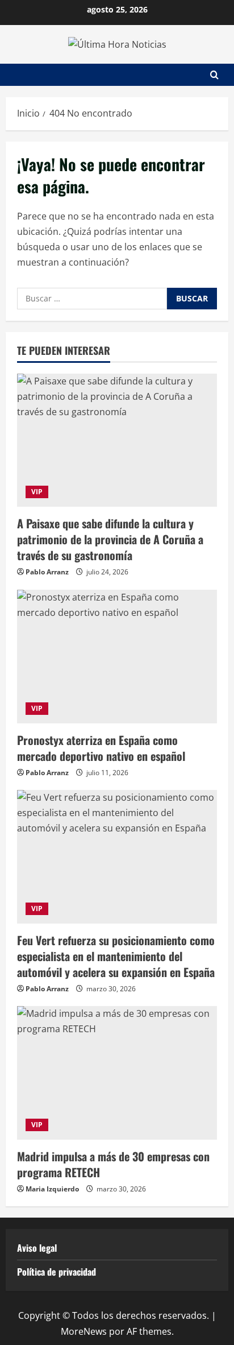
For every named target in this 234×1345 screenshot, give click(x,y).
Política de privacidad (56, 1271)
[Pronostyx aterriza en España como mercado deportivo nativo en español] (117, 656)
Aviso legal (37, 1248)
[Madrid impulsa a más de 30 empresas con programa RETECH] (117, 1073)
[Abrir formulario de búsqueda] (214, 75)
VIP (37, 491)
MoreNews (84, 1331)
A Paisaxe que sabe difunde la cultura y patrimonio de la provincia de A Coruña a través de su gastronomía (110, 539)
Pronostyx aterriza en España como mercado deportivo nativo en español (101, 747)
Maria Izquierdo (52, 1189)
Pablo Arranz (47, 572)
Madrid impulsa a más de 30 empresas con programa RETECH (113, 1164)
